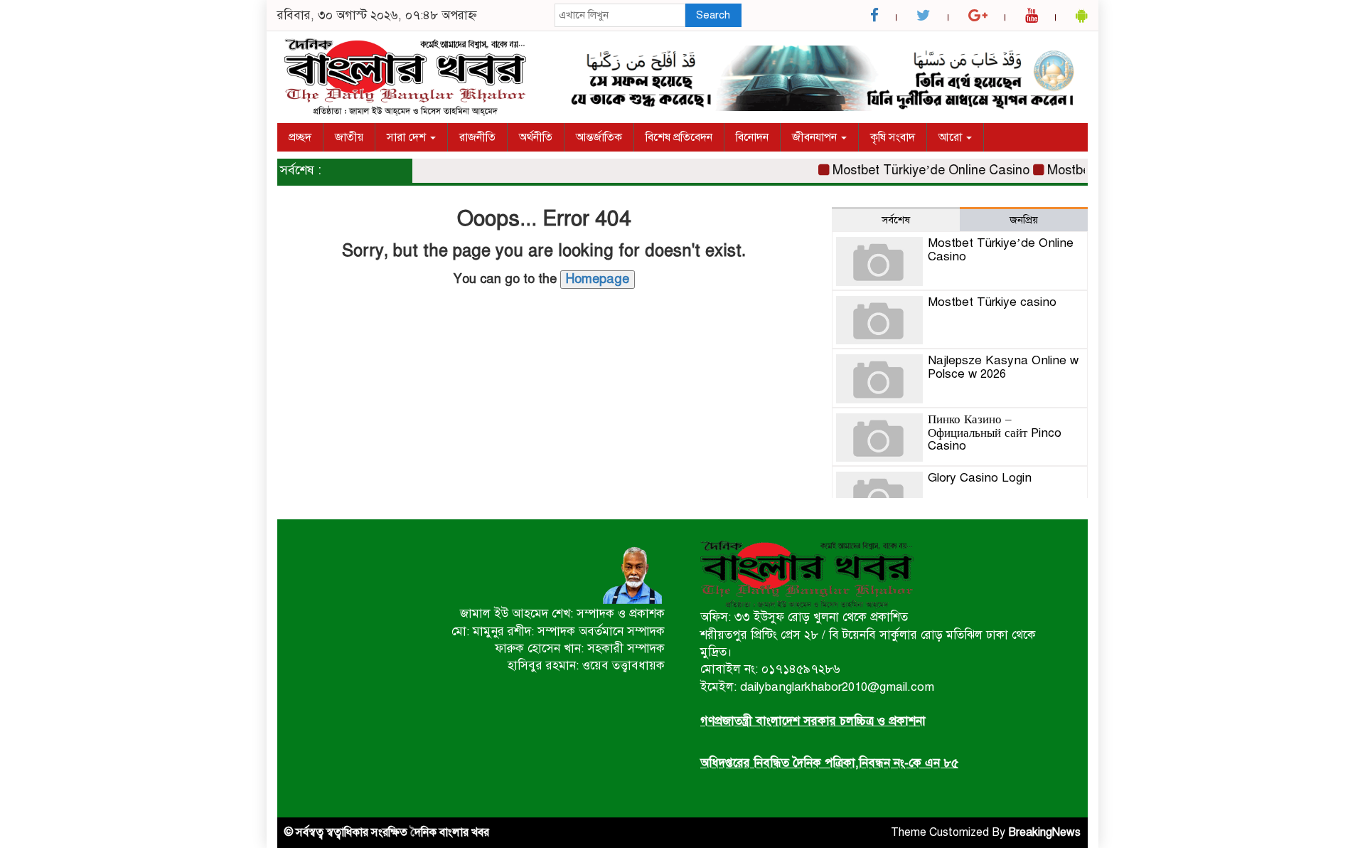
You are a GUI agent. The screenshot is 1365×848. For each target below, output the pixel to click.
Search (713, 15)
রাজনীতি (477, 137)
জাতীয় (349, 137)
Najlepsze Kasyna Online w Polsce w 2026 (1003, 367)
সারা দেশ (408, 137)
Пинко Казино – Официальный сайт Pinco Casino (994, 432)
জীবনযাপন (816, 137)
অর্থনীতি (535, 137)
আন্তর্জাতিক (599, 137)
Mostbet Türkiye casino (992, 302)
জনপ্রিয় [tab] (1024, 219)
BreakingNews (1044, 832)
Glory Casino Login (980, 477)
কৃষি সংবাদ (892, 137)
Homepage (597, 279)
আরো (951, 137)
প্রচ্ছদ (300, 137)
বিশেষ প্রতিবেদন (679, 137)
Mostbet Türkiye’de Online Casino (919, 170)
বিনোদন (752, 137)
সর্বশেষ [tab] (896, 219)
